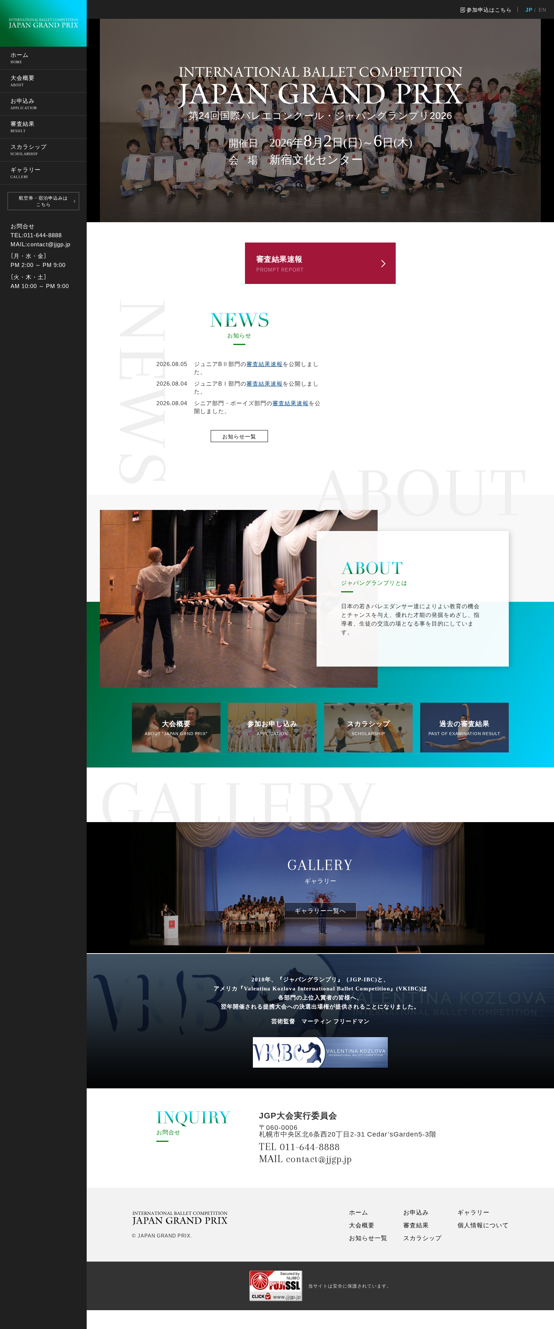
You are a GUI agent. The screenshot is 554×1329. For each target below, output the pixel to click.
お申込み (416, 1211)
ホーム (358, 1211)
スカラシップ (422, 1237)
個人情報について (483, 1224)
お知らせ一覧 (368, 1237)
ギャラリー (474, 1211)
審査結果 (416, 1224)
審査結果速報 (264, 364)
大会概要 (362, 1224)
